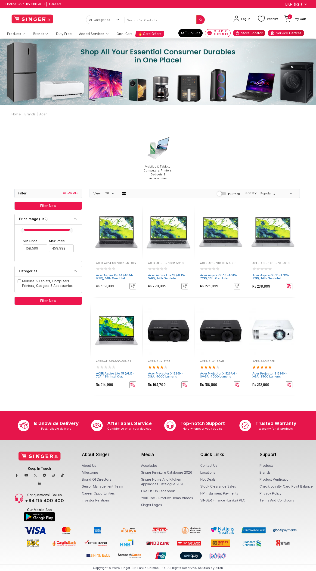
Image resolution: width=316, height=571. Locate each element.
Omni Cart (124, 34)
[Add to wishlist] (135, 213)
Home (16, 114)
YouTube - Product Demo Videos (167, 498)
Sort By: (251, 193)
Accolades (149, 465)
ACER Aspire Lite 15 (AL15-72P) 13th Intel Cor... (115, 374)
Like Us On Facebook (158, 491)
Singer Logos (151, 505)
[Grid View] (124, 193)
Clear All (71, 192)
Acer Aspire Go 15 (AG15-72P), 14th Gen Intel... (271, 276)
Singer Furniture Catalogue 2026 (166, 472)
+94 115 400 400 (31, 4)
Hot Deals (208, 479)
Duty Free (64, 34)
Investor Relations (96, 500)
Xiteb (219, 568)
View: (97, 193)
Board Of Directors (97, 479)
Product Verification (275, 479)
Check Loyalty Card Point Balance (286, 486)
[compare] (135, 220)
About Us (89, 465)
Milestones (90, 472)
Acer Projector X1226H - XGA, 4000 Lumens (166, 374)
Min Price (30, 241)
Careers (55, 4)
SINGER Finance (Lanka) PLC (222, 500)
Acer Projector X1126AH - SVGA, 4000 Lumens (218, 374)
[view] (135, 226)
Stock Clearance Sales (218, 486)
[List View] (129, 193)
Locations (207, 472)
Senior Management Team (102, 486)
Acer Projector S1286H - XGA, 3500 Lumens (270, 374)
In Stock (234, 194)
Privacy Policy (271, 493)
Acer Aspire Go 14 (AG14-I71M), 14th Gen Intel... (115, 276)
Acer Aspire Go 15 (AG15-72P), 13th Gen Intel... (218, 276)
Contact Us (208, 465)
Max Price (57, 241)
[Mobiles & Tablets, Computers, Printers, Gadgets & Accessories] (158, 157)
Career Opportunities (98, 493)
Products (14, 34)
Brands (38, 34)
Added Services (92, 34)
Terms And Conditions (277, 500)
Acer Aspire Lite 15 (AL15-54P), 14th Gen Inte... (166, 276)
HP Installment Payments (219, 493)
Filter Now (48, 206)
